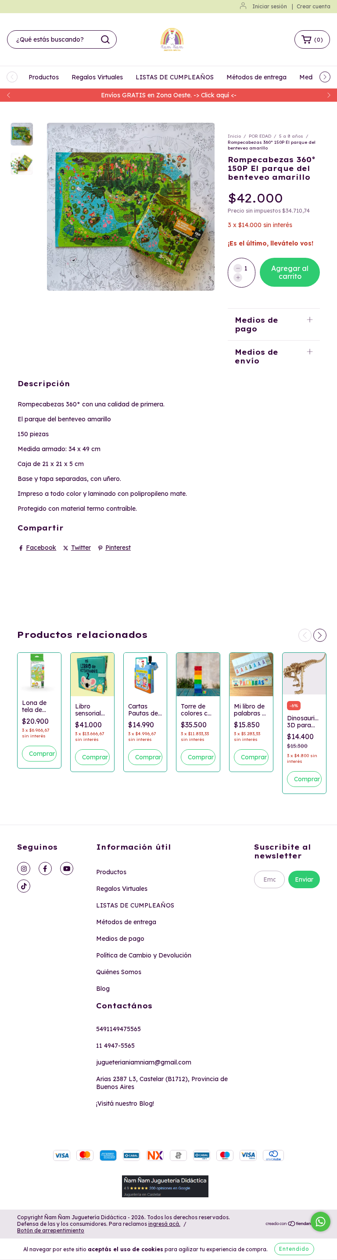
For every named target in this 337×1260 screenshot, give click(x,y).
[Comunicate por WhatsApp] (320, 1222)
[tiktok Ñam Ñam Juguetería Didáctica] (23, 886)
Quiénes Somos (118, 972)
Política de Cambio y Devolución (143, 955)
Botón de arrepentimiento (50, 1230)
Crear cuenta (313, 6)
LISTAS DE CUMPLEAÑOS (175, 77)
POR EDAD (260, 136)
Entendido (294, 1249)
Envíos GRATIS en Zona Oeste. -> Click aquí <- (169, 95)
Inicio (234, 136)
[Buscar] (105, 39)
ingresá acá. (164, 1224)
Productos (44, 77)
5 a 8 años (291, 136)
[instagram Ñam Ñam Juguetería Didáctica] (23, 868)
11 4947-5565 (115, 1046)
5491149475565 (118, 1029)
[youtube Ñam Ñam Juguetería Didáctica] (66, 868)
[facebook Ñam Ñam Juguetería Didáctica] (45, 868)
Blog (103, 989)
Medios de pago (120, 939)
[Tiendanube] (292, 1224)
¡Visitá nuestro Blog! (125, 1103)
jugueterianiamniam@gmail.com (143, 1062)
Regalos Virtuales (97, 77)
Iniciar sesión (269, 6)
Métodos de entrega (256, 77)
